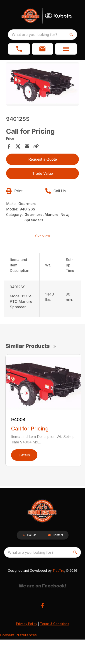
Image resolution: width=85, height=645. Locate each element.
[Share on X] (18, 146)
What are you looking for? (34, 34)
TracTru (58, 570)
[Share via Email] (27, 146)
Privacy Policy (26, 624)
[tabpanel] (42, 84)
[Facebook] (42, 605)
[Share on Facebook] (9, 146)
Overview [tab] (42, 236)
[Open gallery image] (42, 84)
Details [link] (24, 455)
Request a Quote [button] (42, 159)
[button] (19, 49)
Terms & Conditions (54, 624)
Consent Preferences (18, 635)
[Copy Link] (36, 146)
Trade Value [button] (42, 173)
